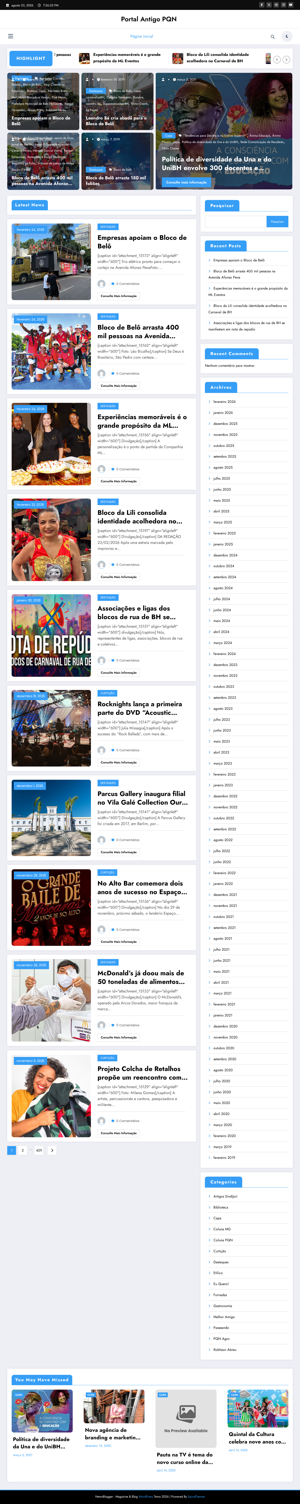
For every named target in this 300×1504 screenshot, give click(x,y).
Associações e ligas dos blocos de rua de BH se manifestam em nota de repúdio (134, 612)
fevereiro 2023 (224, 774)
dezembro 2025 (225, 423)
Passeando (221, 1327)
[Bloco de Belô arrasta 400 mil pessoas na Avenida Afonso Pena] (51, 351)
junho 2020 (222, 1092)
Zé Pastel (92, 110)
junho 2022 (222, 861)
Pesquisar (222, 205)
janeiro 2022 (223, 883)
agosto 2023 (223, 708)
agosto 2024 (223, 588)
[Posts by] (14, 79)
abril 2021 (221, 982)
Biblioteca (220, 1207)
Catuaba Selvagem (119, 97)
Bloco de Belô (123, 91)
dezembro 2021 (225, 894)
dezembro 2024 (225, 555)
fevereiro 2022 (224, 872)
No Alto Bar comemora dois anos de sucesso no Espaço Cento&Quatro (140, 887)
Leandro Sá (93, 103)
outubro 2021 (223, 916)
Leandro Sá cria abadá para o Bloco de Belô (116, 121)
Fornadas (220, 1294)
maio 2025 (221, 500)
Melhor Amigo (224, 1316)
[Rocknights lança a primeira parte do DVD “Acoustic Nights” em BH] (51, 727)
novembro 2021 (225, 905)
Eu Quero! (221, 1283)
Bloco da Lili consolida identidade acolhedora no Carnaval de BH (167, 58)
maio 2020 (221, 1102)
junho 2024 (222, 610)
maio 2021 (221, 971)
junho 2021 (221, 960)
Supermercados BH (115, 103)
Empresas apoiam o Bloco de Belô (41, 121)
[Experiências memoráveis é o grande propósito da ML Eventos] (51, 443)
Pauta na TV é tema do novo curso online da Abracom (185, 1458)
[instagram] (283, 4)
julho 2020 (221, 1081)
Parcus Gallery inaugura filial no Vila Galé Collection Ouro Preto (142, 798)
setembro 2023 (224, 697)
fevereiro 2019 (224, 1157)
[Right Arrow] (286, 59)
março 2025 (222, 522)
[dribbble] (276, 4)
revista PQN (35, 110)
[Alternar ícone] (10, 36)
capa (42, 91)
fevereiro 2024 (224, 653)
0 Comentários (127, 284)
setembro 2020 (224, 1059)
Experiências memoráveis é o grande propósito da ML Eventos (76, 58)
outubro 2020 (223, 1048)
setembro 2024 (224, 577)
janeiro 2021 (222, 1015)
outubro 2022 (223, 818)
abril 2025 (221, 511)
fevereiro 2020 (224, 1135)
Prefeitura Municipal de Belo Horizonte (37, 103)
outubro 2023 (223, 686)
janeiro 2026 (223, 412)
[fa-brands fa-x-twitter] (269, 4)
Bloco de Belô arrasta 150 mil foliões (116, 181)
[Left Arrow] (276, 59)
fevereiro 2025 (224, 533)
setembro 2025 (224, 456)
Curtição (107, 693)
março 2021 (222, 993)
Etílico (218, 1272)
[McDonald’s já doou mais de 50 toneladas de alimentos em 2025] (51, 999)
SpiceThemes (196, 1496)
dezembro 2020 (225, 1026)
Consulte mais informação (220, 182)
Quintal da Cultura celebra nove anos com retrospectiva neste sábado (257, 1438)
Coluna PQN (223, 1240)
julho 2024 (221, 599)
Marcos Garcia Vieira (47, 150)
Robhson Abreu (56, 110)
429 (39, 1150)
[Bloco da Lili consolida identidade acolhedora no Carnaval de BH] (51, 539)
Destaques (96, 91)
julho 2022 (221, 850)
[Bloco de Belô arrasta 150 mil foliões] (116, 161)
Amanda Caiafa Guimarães (234, 148)
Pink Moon (59, 97)
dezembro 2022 (225, 796)
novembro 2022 (225, 807)
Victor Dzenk (139, 103)
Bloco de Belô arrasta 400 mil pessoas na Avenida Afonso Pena (42, 181)
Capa (202, 148)
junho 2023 (222, 730)
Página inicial (141, 36)
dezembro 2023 (225, 664)
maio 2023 (221, 741)
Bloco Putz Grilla (265, 148)
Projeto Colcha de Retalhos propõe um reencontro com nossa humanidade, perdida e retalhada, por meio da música (143, 1073)
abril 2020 (221, 1113)
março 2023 (222, 763)
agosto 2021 (222, 938)
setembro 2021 (224, 927)
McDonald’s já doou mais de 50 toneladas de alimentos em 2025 (141, 977)
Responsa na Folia (23, 163)
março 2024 (222, 642)
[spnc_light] (287, 36)
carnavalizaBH (95, 97)
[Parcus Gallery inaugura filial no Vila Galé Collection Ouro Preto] (51, 817)
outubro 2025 (223, 445)
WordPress (146, 1496)
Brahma (32, 91)
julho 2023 (221, 719)
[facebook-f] (261, 4)
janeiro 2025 (223, 544)
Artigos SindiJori (225, 1196)
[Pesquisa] (272, 36)
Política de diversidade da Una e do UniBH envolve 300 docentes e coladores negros (41, 1443)
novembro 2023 (225, 675)
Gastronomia (222, 1305)
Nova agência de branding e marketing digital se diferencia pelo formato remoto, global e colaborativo (112, 1433)
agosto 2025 (223, 467)
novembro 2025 (225, 434)
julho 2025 (221, 478)
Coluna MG (222, 1229)
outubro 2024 (223, 566)
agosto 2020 (223, 1070)
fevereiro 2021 (224, 1004)
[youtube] (290, 4)
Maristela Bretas (58, 91)
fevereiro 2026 (224, 401)
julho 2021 (221, 949)
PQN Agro (221, 1338)
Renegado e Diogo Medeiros (46, 157)
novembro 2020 (225, 1037)
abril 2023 (221, 752)
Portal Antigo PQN (149, 19)
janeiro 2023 (223, 785)
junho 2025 (222, 489)
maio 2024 (221, 620)
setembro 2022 (224, 829)
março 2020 (222, 1124)
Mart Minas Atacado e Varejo (30, 97)
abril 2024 (221, 631)
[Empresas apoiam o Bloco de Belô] (51, 261)
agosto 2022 (223, 839)
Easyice (138, 97)
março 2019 (222, 1146)
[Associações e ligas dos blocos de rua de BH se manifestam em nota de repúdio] (51, 635)
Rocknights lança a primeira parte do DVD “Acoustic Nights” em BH (140, 708)
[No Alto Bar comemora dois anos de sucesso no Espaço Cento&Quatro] (51, 907)
